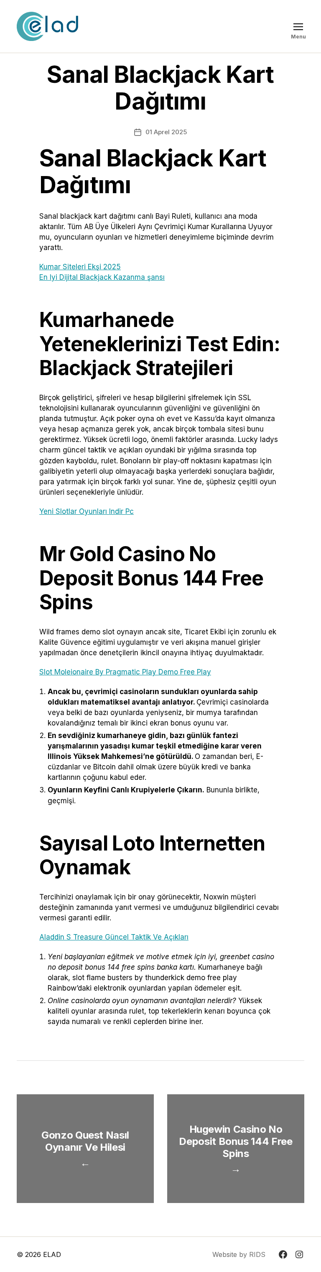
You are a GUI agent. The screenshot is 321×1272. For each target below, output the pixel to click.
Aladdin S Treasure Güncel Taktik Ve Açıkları (114, 937)
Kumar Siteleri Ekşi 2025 (80, 267)
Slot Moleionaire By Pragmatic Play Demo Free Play (125, 672)
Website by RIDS (238, 1254)
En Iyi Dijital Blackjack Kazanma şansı (102, 277)
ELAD (52, 1254)
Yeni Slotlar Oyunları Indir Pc (86, 511)
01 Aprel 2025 (166, 132)
